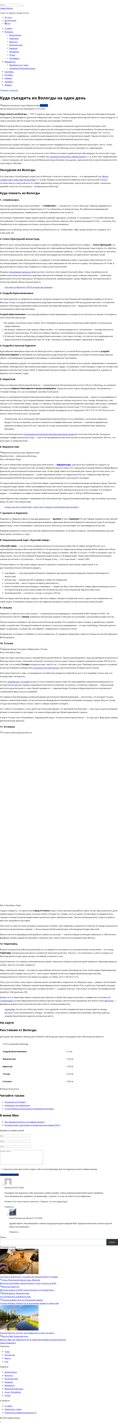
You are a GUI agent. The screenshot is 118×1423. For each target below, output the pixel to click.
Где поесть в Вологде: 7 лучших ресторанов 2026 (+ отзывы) (29, 1276)
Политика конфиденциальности (20, 1412)
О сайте (8, 28)
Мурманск (14, 51)
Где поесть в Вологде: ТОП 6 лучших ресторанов (28, 287)
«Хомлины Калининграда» (22, 68)
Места (8, 1358)
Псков (12, 55)
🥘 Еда (7, 23)
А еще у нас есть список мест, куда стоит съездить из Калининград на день (41, 507)
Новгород (14, 38)
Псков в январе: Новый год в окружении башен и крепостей (29, 1303)
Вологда (13, 41)
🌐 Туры (8, 17)
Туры (7, 1351)
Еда (6, 1361)
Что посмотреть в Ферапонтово (15, 1296)
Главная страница (9, 90)
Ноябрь (8, 78)
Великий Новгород (14, 1388)
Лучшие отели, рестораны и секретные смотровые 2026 (32, 1125)
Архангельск (15, 35)
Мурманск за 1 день (19, 65)
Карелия (13, 48)
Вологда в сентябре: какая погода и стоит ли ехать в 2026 (28, 1283)
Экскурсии (10, 1355)
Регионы (9, 31)
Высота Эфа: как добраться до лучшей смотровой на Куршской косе (33, 1339)
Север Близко (6, 8)
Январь (8, 85)
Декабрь (9, 81)
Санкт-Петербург (13, 1392)
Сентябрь (9, 71)
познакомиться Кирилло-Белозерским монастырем (49, 434)
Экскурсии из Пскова (15, 1102)
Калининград (16, 45)
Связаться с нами (13, 1409)
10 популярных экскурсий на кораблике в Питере (29, 1108)
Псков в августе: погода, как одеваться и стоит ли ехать (27, 1333)
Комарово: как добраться (17, 1105)
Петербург (14, 58)
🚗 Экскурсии (10, 20)
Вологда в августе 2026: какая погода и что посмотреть (27, 1290)
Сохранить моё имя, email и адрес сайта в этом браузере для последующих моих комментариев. (50, 1169)
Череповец (10, 1009)
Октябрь (9, 75)
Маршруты (10, 61)
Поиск (3, 1237)
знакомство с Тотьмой (19, 681)
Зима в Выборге (8, 1343)
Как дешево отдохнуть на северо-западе (24, 1122)
